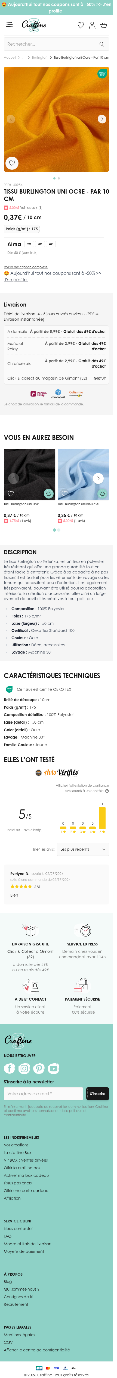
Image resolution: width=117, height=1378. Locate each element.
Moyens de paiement (24, 1251)
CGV (8, 1342)
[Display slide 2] (58, 530)
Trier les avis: (44, 849)
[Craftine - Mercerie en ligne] (34, 25)
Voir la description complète (26, 267)
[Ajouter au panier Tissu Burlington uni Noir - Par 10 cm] (49, 494)
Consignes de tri (18, 1296)
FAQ (7, 1236)
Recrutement (16, 1304)
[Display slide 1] (54, 530)
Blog (8, 1281)
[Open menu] (9, 24)
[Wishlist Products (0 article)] (80, 25)
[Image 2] (59, 178)
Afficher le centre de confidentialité (37, 1350)
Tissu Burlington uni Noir (21, 504)
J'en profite (16, 279)
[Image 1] (54, 178)
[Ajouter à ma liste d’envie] (12, 163)
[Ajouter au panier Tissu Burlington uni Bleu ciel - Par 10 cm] (102, 494)
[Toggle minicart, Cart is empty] (103, 25)
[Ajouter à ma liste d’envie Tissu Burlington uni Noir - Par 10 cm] (11, 494)
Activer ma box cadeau (26, 1175)
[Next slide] (98, 478)
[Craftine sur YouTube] (53, 1068)
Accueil (10, 57)
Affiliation (12, 1198)
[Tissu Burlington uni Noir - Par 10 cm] (30, 474)
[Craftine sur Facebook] (9, 1068)
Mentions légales (19, 1334)
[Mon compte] (92, 25)
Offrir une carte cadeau (26, 1190)
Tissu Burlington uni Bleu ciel (78, 504)
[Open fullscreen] (56, 119)
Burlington (39, 57)
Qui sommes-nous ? (21, 1289)
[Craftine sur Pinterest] (39, 1068)
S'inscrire (97, 1093)
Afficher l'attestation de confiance (82, 785)
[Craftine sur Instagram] (24, 1068)
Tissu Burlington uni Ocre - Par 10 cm (81, 57)
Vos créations (16, 1145)
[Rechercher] (101, 44)
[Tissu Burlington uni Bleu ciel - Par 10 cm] (83, 474)
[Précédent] (11, 119)
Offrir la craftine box (22, 1167)
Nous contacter (18, 1228)
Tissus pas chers (18, 1183)
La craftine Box (17, 1152)
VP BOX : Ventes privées (26, 1160)
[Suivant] (102, 119)
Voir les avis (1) (31, 208)
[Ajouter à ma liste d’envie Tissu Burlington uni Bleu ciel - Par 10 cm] (64, 494)
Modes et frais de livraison (27, 1243)
